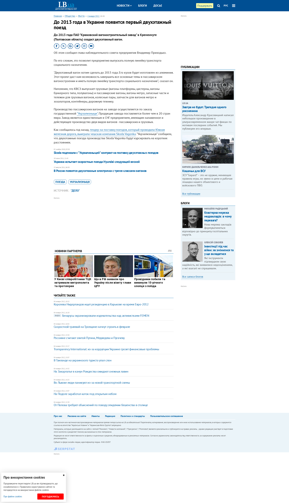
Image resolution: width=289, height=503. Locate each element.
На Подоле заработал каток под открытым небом (85, 394)
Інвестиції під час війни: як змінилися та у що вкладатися (219, 250)
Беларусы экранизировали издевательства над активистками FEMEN (102, 316)
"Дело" (75, 190)
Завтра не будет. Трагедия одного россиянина (204, 109)
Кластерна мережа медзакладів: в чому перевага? (218, 216)
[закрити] (63, 475)
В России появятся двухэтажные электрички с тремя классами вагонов (100, 171)
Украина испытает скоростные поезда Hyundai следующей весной (97, 162)
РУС (226, 5)
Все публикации (191, 193)
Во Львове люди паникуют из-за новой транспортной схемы (92, 383)
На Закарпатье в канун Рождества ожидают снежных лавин (91, 371)
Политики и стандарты (133, 416)
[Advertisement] (114, 221)
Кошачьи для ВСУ (194, 171)
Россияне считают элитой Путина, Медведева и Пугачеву (89, 338)
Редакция (110, 416)
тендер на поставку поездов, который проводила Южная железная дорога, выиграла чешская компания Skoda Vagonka (109, 132)
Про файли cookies (12, 496)
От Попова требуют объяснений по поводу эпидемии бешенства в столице (101, 405)
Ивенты (96, 416)
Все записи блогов (192, 276)
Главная (58, 15)
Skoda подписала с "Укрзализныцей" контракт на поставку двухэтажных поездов (106, 153)
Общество (70, 15)
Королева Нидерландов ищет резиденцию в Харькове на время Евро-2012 (101, 304)
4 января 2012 (93, 16)
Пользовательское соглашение (166, 416)
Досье (157, 5)
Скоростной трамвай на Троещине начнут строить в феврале (92, 327)
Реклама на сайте (77, 416)
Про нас (58, 416)
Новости (123, 5)
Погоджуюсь (50, 496)
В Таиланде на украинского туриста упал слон (83, 360)
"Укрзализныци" (87, 113)
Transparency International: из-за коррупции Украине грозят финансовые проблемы (106, 349)
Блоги (142, 5)
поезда (60, 182)
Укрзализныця (80, 182)
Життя (81, 15)
